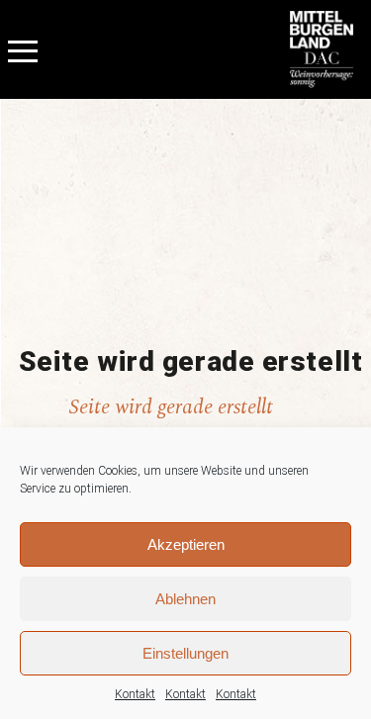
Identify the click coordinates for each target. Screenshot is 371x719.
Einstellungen (185, 653)
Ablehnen (185, 598)
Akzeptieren (186, 544)
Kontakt (135, 694)
